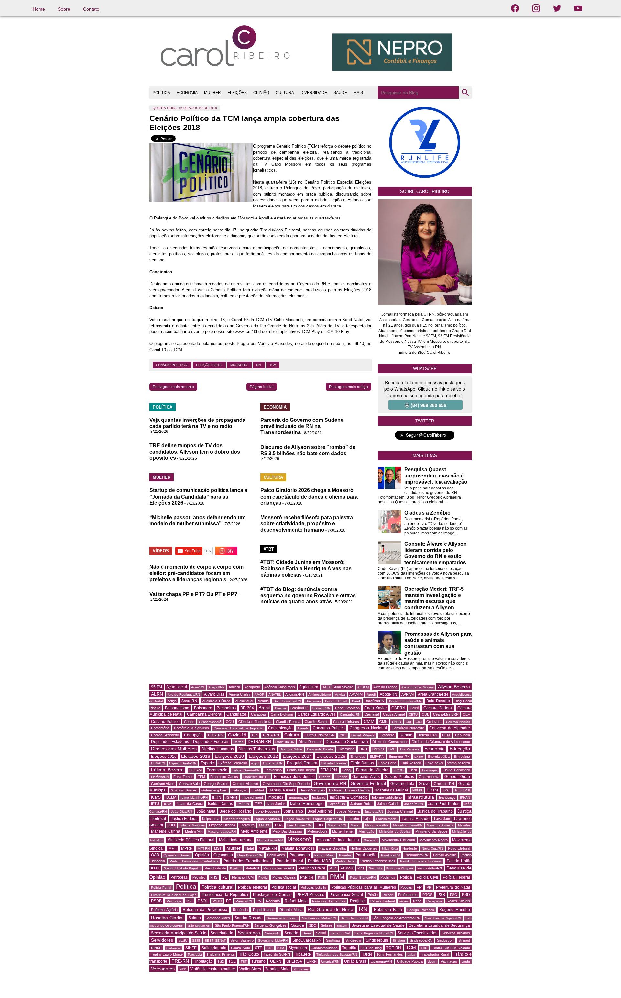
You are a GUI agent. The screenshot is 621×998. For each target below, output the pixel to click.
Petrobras (179, 877)
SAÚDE (340, 92)
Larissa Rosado (416, 818)
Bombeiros (226, 708)
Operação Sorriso (177, 855)
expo (255, 763)
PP (419, 887)
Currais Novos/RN (320, 735)
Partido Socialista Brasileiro (421, 861)
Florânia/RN (160, 777)
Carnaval (372, 714)
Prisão (373, 895)
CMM (369, 721)
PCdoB (347, 868)
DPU (391, 749)
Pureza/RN (244, 901)
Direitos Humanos (218, 749)
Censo (189, 721)
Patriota (236, 868)
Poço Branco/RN (363, 877)
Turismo (258, 961)
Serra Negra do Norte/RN (373, 933)
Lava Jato (442, 819)
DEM (446, 735)
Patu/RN (252, 868)
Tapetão (349, 948)
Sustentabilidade (324, 948)
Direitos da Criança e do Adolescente (441, 742)
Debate (405, 735)
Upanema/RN (381, 961)
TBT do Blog (371, 948)
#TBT (269, 549)
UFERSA (294, 961)
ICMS (156, 797)
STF (258, 948)
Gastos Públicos (399, 776)
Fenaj (346, 770)
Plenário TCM (243, 877)
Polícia (406, 877)
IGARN (231, 797)
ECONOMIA (187, 92)
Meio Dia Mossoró (287, 831)
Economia (434, 748)
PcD (333, 868)
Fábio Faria (387, 763)
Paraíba (345, 855)
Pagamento (299, 855)
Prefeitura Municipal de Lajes (173, 895)
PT (228, 901)
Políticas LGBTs (313, 887)
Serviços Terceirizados (418, 933)
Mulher (233, 848)
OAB (155, 855)
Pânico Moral (324, 855)
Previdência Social (346, 894)
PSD (466, 894)
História (335, 790)
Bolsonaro (203, 708)
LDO (171, 825)
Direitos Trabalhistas (256, 749)
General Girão (457, 776)
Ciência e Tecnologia (254, 721)
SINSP (156, 948)
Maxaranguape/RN (222, 831)
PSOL (203, 901)
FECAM (195, 770)
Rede (417, 901)
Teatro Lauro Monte (167, 954)
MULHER (212, 92)
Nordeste (409, 848)
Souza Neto (240, 948)
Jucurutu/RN (374, 811)
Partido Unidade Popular (182, 868)
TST (244, 961)
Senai (307, 933)
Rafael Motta (296, 901)
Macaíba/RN (337, 825)
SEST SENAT (215, 940)
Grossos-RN (444, 784)
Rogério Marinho (454, 909)
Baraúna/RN (374, 701)
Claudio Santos (317, 721)
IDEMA (170, 797)
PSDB (156, 901)
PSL (189, 901)
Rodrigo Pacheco (420, 910)
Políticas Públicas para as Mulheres (363, 887)
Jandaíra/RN (413, 804)
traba (411, 954)
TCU (424, 948)
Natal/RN (267, 848)
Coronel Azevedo (165, 735)
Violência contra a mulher (212, 969)
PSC (453, 895)
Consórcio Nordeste (408, 728)
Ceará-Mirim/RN (446, 714)
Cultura (291, 734)
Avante (263, 701)
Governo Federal (368, 783)
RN (259, 365)
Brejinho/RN (321, 708)
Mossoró (239, 365)
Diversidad (346, 749)
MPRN (187, 848)
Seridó (321, 933)
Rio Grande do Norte (330, 909)
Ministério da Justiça (394, 831)
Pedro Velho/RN (429, 868)
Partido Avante (444, 855)
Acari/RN (197, 687)
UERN (275, 961)
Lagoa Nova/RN (297, 819)
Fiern (413, 770)
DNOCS (378, 749)
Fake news (434, 763)
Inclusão (318, 797)
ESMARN (158, 763)
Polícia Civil (427, 877)
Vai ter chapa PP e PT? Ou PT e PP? (193, 594)
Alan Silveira (343, 687)
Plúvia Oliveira (283, 877)
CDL (425, 714)
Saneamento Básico (282, 918)
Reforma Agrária (164, 910)
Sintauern (173, 948)
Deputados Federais (211, 741)
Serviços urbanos (456, 933)
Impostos (275, 797)
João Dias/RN (181, 811)
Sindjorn (399, 940)
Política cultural (217, 887)
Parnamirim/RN (417, 855)
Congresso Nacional (368, 728)
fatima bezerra (458, 763)
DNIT (363, 749)
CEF (466, 714)
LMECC (264, 825)
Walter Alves (250, 969)
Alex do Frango (385, 687)
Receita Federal (382, 901)
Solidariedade (214, 948)
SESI (196, 940)
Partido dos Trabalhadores (247, 861)
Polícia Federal (456, 877)
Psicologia (174, 901)
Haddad (258, 790)
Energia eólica (439, 756)
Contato (91, 9)
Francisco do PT (256, 777)
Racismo (273, 901)
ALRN (157, 694)
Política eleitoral (252, 887)
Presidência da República (224, 894)
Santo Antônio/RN (354, 918)
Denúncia (462, 735)
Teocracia (195, 954)
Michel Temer (343, 831)
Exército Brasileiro (232, 763)
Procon (388, 895)
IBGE (446, 790)
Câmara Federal (437, 708)
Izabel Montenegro (307, 804)
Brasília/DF (299, 708)
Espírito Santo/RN (182, 763)
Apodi (371, 694)
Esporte (207, 763)
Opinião (202, 855)
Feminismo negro (301, 770)
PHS (213, 877)
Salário (194, 918)
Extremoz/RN (272, 763)
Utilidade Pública (410, 961)
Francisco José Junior (294, 776)
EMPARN (377, 756)
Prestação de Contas (272, 894)
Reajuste (358, 901)
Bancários (313, 701)
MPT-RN (204, 848)
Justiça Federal (184, 818)
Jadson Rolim (361, 804)
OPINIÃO (261, 92)
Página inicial (262, 387)
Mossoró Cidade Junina (337, 840)
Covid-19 (237, 734)
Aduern (234, 687)
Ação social (176, 687)
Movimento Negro (433, 840)
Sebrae (326, 925)
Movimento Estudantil (398, 840)
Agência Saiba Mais (279, 687)
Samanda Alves (217, 918)
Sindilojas (333, 940)
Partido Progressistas (378, 861)
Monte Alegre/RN (270, 840)
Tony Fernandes (389, 954)
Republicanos (263, 910)
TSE (232, 961)
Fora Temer (182, 777)
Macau (356, 825)
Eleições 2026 (330, 756)
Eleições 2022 (263, 756)
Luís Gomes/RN (299, 825)
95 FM (156, 687)
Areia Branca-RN (433, 694)
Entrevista (462, 756)
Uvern (432, 961)
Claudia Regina (288, 721)
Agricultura (308, 687)
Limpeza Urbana (222, 825)
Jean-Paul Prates (443, 804)
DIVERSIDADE (313, 92)
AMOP (259, 694)
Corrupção (193, 735)
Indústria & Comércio (348, 797)
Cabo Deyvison (347, 708)
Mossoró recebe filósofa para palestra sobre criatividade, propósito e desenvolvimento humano (306, 524)
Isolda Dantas (220, 804)
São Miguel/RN (199, 925)
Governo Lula (402, 783)
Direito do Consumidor (389, 742)
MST (218, 848)
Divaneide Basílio (320, 749)
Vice (182, 969)
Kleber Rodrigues (237, 819)
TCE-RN (393, 948)
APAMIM (356, 694)
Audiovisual (244, 701)
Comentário (160, 728)
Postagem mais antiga (348, 387)
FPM (201, 777)
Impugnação (298, 797)
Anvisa (340, 694)
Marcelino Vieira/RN (407, 825)
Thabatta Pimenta (220, 954)
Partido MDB (319, 861)
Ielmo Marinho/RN (194, 797)
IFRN (216, 797)
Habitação (239, 790)
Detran (239, 742)
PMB (321, 877)
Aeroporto (252, 687)
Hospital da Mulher (391, 790)
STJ (269, 948)
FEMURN (328, 770)
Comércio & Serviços (191, 728)
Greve (424, 783)
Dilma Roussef (310, 742)
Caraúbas (259, 714)
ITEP (258, 804)
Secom (342, 925)
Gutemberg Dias (214, 790)
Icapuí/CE (462, 790)
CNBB (396, 721)
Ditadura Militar (291, 749)
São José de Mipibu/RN (443, 918)
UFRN (312, 961)
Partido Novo (346, 861)
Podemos (387, 877)
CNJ (419, 721)
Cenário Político (172, 365)
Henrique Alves (281, 790)
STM (280, 948)
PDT (361, 868)
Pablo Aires (276, 855)
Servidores (162, 940)
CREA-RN (271, 735)
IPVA (167, 804)
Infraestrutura (420, 797)
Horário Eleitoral (357, 790)
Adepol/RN (216, 687)
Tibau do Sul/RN (277, 954)
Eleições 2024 (297, 756)
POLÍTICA (161, 92)
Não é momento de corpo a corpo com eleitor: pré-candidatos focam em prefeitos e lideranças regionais (196, 573)
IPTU (155, 804)
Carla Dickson (282, 714)
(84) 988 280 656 (428, 405)
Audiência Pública (216, 701)
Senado (291, 933)
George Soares (216, 784)
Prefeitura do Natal (453, 887)
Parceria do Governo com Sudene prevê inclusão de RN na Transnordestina (301, 426)
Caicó (414, 708)
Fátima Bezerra (167, 769)
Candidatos (236, 714)
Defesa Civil (427, 735)
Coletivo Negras (458, 721)
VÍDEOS (161, 550)
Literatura (247, 825)
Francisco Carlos (224, 777)
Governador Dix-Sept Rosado (286, 784)
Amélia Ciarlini (239, 694)
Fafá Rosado (411, 763)
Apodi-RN (388, 694)
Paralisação (365, 855)
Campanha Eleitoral (204, 714)
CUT (343, 735)
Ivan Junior (276, 804)
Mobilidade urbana (236, 840)
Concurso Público (329, 728)
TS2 (220, 961)
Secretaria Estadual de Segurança (439, 925)
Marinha (464, 825)
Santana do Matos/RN (319, 918)
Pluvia (262, 877)
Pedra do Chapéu (399, 868)
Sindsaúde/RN (421, 940)
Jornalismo (293, 811)
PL (224, 877)
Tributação (203, 961)
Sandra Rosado (248, 918)
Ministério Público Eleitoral (191, 840)
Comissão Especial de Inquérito (238, 728)
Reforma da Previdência (205, 909)
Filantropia (430, 770)
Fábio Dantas (362, 763)
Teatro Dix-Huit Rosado (451, 948)
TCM (272, 365)
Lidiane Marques (192, 825)
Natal (249, 848)
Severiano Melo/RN (273, 940)
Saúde (297, 925)
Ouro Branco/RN (249, 855)
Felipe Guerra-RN (246, 770)
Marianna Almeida (440, 825)
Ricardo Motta (290, 910)
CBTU (413, 714)
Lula (319, 825)
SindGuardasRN (306, 940)
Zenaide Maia (277, 969)
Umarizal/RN (330, 961)
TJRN (367, 954)
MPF (173, 848)
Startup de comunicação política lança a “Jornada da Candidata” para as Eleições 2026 (198, 496)
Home (39, 9)
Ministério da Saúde (431, 831)
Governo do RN (330, 783)
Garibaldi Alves (365, 776)
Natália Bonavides (298, 848)
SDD (312, 925)
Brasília (280, 708)
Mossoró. (370, 840)
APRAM (407, 694)
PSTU (217, 901)
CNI (408, 721)
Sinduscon (445, 940)
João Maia (206, 811)
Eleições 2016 (164, 756)
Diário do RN (284, 742)
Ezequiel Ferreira (302, 763)
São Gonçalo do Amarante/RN (396, 918)
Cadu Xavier (375, 708)
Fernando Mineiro (372, 770)
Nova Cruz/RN (432, 848)
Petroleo (198, 877)
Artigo (172, 701)
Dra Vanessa (409, 749)
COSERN (215, 735)
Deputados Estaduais (170, 741)
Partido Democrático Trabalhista (194, 861)
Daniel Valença (363, 735)
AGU (326, 687)
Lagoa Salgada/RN (327, 819)
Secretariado (222, 933)
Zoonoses (301, 969)
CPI (255, 735)
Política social (283, 887)
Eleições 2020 (229, 756)
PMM (337, 876)
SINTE (191, 948)
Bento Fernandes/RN (405, 701)
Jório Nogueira (267, 811)
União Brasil (355, 961)
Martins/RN (194, 831)
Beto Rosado (438, 701)
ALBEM (363, 687)
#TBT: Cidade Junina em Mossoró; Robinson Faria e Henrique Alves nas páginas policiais (306, 568)
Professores (408, 895)
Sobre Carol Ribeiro (424, 191)
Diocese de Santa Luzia (347, 741)
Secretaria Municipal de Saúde (178, 933)
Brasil (264, 707)
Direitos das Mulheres (174, 748)
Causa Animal (393, 714)
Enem (418, 756)
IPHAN (465, 797)
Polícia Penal (161, 887)
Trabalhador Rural (434, 954)
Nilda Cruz (390, 848)
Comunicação (280, 728)
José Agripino (320, 811)
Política (186, 886)
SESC (183, 940)
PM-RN (306, 877)
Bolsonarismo (177, 708)
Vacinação (449, 961)
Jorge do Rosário (235, 811)
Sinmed (464, 940)
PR (429, 887)
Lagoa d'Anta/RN (267, 819)
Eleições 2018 (209, 365)
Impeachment (252, 797)
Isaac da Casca (190, 804)
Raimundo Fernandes (328, 901)
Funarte (325, 777)
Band (356, 701)
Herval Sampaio (312, 790)
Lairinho (353, 819)
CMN (383, 721)
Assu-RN (189, 701)
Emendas (357, 756)
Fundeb (341, 777)
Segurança (249, 932)
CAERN (398, 708)
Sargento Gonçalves (270, 925)
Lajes (367, 819)
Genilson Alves (162, 784)
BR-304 (247, 708)
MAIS (358, 92)
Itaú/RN (243, 804)
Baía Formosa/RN (287, 701)
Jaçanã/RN (337, 804)
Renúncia (240, 910)
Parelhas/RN (390, 855)
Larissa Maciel (387, 819)
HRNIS (417, 790)
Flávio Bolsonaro (456, 770)
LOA (279, 825)
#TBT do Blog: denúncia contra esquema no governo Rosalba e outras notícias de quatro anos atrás (308, 595)
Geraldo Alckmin (245, 784)
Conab (303, 728)
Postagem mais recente (173, 387)
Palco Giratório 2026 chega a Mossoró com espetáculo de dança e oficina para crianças (309, 496)
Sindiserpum (377, 940)
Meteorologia (317, 831)
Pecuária (375, 868)
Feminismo (273, 770)
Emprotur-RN (399, 756)
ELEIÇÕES (237, 92)
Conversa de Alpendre (449, 728)
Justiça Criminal (400, 811)
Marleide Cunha (165, 831)
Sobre (64, 9)
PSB (441, 894)
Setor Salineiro (242, 940)
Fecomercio (217, 770)
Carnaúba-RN (350, 714)
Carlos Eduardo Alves (317, 714)
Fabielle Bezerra (333, 763)
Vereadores (163, 968)
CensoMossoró (210, 721)
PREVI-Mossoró (310, 894)
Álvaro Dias (214, 694)
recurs (404, 901)
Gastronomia (429, 777)
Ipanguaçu (447, 797)
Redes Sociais (458, 901)
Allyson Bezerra (454, 686)
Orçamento (223, 855)
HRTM (432, 790)
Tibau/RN (303, 954)
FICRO (399, 770)
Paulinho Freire (311, 868)
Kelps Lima (211, 819)
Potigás (406, 887)
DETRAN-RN (259, 741)
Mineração (366, 831)
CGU (230, 721)
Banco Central (336, 701)
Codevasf (433, 721)
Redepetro (434, 901)
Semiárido (272, 933)
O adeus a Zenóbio (427, 513)
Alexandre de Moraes (417, 687)
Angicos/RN (294, 694)
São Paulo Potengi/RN (232, 925)
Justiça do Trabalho (434, 811)
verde (466, 961)
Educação (460, 748)
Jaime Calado (388, 804)
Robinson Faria (388, 909)
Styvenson (298, 948)
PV (259, 901)
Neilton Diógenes (363, 848)
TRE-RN (180, 961)
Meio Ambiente (254, 831)
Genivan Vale (189, 784)
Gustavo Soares (184, 790)
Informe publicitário (387, 797)
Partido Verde (215, 868)
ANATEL (274, 694)
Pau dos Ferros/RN (278, 868)
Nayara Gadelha (332, 848)
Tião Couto (249, 954)
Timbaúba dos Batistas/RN (336, 954)
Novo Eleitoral (459, 848)
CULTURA (285, 92)
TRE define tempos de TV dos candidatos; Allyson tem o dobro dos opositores (194, 452)
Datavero (387, 735)
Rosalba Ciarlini (167, 917)
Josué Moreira (348, 811)
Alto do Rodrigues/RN (184, 694)
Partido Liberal (290, 861)
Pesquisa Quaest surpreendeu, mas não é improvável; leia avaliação (435, 476)
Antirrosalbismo (319, 694)
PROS (427, 895)
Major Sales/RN (376, 825)
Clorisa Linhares (346, 721)
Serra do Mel (340, 933)
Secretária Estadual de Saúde (378, 925)
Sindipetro (353, 940)
